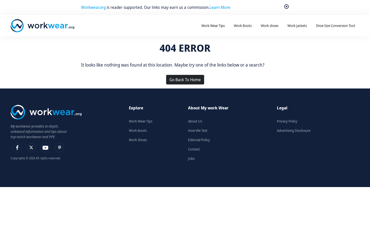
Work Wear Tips (140, 121)
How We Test (197, 130)
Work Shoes (138, 139)
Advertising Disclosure (293, 130)
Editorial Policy (199, 139)
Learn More (219, 7)
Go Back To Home (185, 79)
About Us (195, 121)
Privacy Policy (287, 121)
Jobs (191, 158)
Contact (194, 149)
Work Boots (138, 130)
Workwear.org (94, 7)
